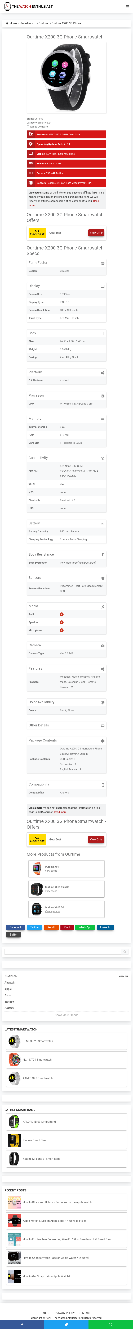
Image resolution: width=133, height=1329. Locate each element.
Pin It (67, 927)
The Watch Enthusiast (65, 1317)
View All (123, 976)
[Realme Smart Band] (14, 1140)
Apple (8, 989)
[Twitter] (66, 1324)
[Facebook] (22, 1324)
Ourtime (72, 854)
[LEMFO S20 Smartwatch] (14, 1041)
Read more (60, 812)
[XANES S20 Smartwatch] (14, 1078)
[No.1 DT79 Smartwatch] (14, 1059)
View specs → (52, 870)
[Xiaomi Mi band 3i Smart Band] (14, 1158)
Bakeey (9, 1001)
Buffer (13, 934)
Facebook (16, 927)
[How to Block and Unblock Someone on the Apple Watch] (14, 1202)
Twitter (34, 927)
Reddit (51, 927)
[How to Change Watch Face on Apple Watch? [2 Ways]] (14, 1257)
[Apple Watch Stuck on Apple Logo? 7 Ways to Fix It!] (14, 1220)
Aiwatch (10, 982)
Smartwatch (44, 122)
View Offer (96, 232)
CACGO (9, 1008)
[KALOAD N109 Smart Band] (14, 1121)
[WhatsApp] (110, 1324)
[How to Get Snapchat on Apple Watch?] (14, 1276)
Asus (8, 995)
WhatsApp (85, 927)
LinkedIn (105, 927)
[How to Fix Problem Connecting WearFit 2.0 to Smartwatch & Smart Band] (14, 1239)
